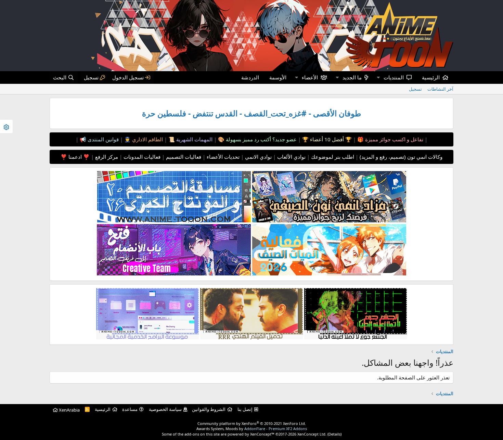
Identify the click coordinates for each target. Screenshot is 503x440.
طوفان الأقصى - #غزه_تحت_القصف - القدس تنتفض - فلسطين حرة (251, 113)
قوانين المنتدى (102, 139)
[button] (378, 77)
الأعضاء (310, 77)
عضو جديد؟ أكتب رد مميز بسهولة (260, 139)
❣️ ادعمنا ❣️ (75, 156)
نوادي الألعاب (291, 156)
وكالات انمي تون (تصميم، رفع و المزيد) (401, 156)
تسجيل (415, 89)
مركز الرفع (106, 156)
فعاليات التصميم (183, 156)
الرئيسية (431, 77)
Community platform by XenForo (251, 423)
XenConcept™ (262, 434)
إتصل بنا (245, 409)
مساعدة (130, 409)
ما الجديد (352, 77)
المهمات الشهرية (193, 139)
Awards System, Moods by (251, 428)
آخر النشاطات (440, 89)
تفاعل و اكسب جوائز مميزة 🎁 (389, 139)
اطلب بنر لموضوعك (332, 156)
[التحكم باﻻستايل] (6, 126)
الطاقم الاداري (147, 139)
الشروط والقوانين (208, 409)
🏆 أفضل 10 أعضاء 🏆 (326, 139)
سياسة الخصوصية (165, 409)
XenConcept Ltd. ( (312, 434)
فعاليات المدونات (141, 156)
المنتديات (394, 77)
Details (334, 434)
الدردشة (250, 77)
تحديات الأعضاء (222, 156)
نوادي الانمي (258, 156)
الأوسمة (277, 77)
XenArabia (69, 410)
